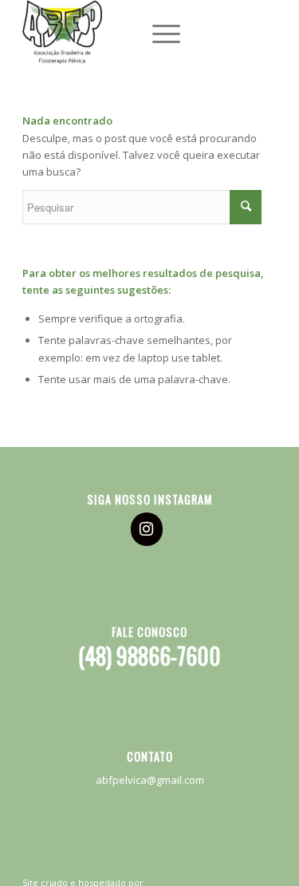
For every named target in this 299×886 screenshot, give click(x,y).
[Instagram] (147, 529)
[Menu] (158, 32)
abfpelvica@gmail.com (150, 780)
